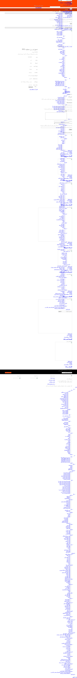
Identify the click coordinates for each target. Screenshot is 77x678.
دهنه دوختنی (68, 526)
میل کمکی (68, 555)
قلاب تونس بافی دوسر (66, 572)
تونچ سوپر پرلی (65, 415)
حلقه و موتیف (69, 592)
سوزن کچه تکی (67, 568)
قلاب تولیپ (68, 574)
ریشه (71, 456)
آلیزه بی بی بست (65, 406)
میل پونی (68, 558)
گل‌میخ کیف (68, 552)
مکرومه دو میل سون (66, 487)
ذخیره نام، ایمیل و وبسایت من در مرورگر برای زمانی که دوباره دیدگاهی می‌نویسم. (55, 125)
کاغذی (71, 463)
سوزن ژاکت (68, 569)
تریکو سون (70, 465)
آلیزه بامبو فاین (65, 394)
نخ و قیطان (70, 584)
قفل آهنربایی (68, 533)
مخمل (69, 425)
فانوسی (68, 547)
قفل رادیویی (68, 531)
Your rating (69, 110)
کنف (69, 591)
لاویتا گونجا (66, 424)
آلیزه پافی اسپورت (64, 404)
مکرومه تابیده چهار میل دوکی (64, 483)
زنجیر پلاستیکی (67, 510)
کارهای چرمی (67, 667)
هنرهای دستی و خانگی (68, 663)
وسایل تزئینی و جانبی (68, 578)
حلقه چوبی (66, 519)
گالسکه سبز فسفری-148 (66, 156)
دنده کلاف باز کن (69, 625)
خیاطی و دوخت (69, 637)
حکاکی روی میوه (67, 665)
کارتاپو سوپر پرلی (64, 419)
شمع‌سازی (68, 657)
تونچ (69, 414)
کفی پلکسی (68, 543)
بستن (76, 387)
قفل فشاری (68, 530)
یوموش (68, 452)
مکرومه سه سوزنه (66, 474)
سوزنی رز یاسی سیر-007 (67, 46)
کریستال (68, 451)
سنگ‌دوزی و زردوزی (66, 646)
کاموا (69, 453)
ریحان (69, 441)
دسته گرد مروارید (67, 507)
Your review (69, 119)
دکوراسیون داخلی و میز (65, 664)
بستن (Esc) (75, 677)
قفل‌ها (71, 529)
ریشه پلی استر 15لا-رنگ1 (65, 461)
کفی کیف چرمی (67, 539)
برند (68, 11)
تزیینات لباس (67, 661)
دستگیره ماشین (69, 626)
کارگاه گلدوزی (67, 612)
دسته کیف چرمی (67, 504)
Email (70, 123)
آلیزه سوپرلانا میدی (64, 399)
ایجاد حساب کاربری (66, 4)
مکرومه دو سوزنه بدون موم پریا (64, 482)
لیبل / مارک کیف (67, 549)
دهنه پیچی (68, 525)
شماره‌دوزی (68, 648)
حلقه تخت (66, 518)
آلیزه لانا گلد (66, 397)
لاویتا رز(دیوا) (65, 423)
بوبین (69, 563)
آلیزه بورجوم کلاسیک (64, 408)
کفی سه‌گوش (67, 537)
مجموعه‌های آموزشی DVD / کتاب (66, 671)
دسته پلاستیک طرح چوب (65, 501)
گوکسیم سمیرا (65, 413)
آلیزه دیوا (66, 393)
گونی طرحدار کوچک (66, 613)
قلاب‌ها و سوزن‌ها (69, 564)
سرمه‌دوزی (68, 645)
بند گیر (69, 515)
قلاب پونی (68, 575)
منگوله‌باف (68, 582)
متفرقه (71, 454)
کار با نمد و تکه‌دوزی (68, 651)
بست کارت (70, 631)
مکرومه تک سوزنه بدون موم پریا (64, 481)
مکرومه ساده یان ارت (66, 493)
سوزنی (64, 11)
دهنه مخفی (68, 528)
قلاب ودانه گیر (69, 621)
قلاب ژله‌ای (68, 573)
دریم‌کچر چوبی (67, 599)
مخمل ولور (66, 426)
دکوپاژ (69, 658)
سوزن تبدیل (70, 622)
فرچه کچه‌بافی (67, 606)
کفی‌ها (71, 534)
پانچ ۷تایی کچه (67, 608)
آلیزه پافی (66, 402)
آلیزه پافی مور (65, 401)
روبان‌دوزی (68, 647)
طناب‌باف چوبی (67, 605)
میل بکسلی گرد (67, 557)
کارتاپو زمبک (65, 417)
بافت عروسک (67, 635)
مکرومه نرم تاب (67, 485)
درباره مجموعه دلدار (51, 383)
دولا (69, 437)
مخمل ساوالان (67, 446)
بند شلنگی (68, 497)
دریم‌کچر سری (67, 600)
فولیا (69, 444)
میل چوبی (68, 559)
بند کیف (71, 495)
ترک (66, 10)
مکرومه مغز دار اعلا (66, 490)
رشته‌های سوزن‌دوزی (68, 644)
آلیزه (69, 391)
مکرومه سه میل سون (66, 488)
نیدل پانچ (68, 610)
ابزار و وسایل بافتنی (68, 554)
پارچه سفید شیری (67, 615)
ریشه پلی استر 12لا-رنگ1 (65, 457)
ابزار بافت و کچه (69, 602)
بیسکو (71, 467)
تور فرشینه (68, 614)
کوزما (69, 431)
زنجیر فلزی (68, 511)
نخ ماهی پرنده (67, 588)
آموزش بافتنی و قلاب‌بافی (67, 633)
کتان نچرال (68, 430)
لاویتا (69, 421)
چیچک (71, 466)
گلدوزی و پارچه (69, 611)
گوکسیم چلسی (65, 412)
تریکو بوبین (70, 468)
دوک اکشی (68, 604)
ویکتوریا (68, 449)
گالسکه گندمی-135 (67, 339)
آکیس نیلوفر (68, 428)
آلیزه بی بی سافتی (64, 392)
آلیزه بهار (66, 407)
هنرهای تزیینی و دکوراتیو (67, 656)
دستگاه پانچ (70, 627)
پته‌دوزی (68, 649)
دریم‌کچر (70, 598)
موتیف (69, 597)
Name (70, 121)
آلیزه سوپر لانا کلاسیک (64, 398)
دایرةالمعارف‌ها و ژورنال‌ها (65, 673)
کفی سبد (68, 542)
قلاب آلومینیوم (67, 577)
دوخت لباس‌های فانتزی (66, 643)
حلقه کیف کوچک (65, 522)
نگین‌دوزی (68, 650)
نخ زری (69, 585)
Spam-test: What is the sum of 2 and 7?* (64, 127)
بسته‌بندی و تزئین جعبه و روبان (64, 662)
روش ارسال (52, 378)
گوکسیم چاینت (65, 411)
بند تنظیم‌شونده (67, 498)
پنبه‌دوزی (68, 655)
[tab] (37, 91)
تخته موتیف (68, 607)
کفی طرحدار (67, 541)
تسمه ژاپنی (70, 629)
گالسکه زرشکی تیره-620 (66, 205)
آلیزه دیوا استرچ (65, 400)
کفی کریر (68, 540)
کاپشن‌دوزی (68, 642)
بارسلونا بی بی (67, 436)
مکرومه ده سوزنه (67, 479)
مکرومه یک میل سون (66, 486)
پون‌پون (69, 583)
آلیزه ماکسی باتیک (64, 396)
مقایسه (70, 152)
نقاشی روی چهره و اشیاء (65, 659)
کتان (71, 480)
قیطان (69, 590)
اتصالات (71, 512)
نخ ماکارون (68, 587)
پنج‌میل (69, 562)
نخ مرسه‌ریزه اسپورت (66, 589)
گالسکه (68, 442)
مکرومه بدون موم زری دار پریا (64, 489)
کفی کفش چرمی (67, 538)
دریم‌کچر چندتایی (67, 601)
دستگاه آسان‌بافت (67, 603)
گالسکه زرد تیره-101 (67, 296)
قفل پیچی (68, 532)
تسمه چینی (70, 630)
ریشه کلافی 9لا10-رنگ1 (65, 458)
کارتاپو (69, 416)
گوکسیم (68, 409)
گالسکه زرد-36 (68, 366)
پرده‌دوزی (68, 640)
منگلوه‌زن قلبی (67, 581)
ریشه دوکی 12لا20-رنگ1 (65, 459)
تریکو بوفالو (70, 469)
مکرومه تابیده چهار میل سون (64, 484)
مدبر (69, 548)
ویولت (69, 435)
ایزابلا (69, 427)
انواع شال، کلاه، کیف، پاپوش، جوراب (63, 634)
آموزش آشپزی (67, 670)
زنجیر (71, 509)
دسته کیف (70, 499)
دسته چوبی (68, 503)
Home (70, 11)
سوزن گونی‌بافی (67, 567)
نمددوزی (68, 654)
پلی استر (70, 471)
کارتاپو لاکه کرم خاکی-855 (66, 272)
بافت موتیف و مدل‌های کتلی (65, 636)
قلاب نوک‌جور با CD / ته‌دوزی (64, 570)
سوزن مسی (68, 566)
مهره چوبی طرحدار (66, 617)
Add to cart (30, 87)
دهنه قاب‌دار (68, 527)
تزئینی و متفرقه (69, 544)
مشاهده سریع (69, 151)
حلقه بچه (68, 593)
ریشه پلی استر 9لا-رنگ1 (65, 460)
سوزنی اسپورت (67, 439)
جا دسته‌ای (68, 523)
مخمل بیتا (68, 445)
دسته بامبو (68, 500)
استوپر (69, 514)
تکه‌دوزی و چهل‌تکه (66, 652)
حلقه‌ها (69, 516)
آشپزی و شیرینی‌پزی (68, 669)
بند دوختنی (68, 496)
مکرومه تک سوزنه (66, 472)
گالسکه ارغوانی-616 (67, 180)
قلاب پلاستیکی (67, 576)
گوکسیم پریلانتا (65, 410)
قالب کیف (68, 546)
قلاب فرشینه (67, 571)
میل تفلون (68, 560)
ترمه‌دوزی (68, 641)
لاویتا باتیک (66, 422)
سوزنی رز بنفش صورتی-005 (66, 28)
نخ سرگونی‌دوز (67, 586)
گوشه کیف (68, 551)
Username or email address (66, 6)
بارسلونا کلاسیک (67, 450)
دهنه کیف (70, 524)
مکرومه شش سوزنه (66, 478)
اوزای (69, 434)
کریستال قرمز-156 (68, 247)
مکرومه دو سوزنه (67, 473)
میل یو (69, 556)
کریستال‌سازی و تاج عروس (65, 660)
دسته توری (68, 502)
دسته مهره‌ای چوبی (66, 508)
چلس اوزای (68, 443)
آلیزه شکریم (65, 405)
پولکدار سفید (68, 429)
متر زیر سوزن (69, 620)
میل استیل (68, 561)
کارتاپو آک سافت (65, 420)
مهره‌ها (71, 616)
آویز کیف (68, 513)
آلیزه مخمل (66, 395)
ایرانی (66, 11)
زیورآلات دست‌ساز (66, 666)
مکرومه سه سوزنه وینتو (65, 475)
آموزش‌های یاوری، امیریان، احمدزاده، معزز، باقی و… (60, 672)
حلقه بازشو (66, 517)
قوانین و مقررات (52, 380)
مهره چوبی (68, 545)
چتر (71, 628)
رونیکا (69, 438)
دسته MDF (68, 505)
